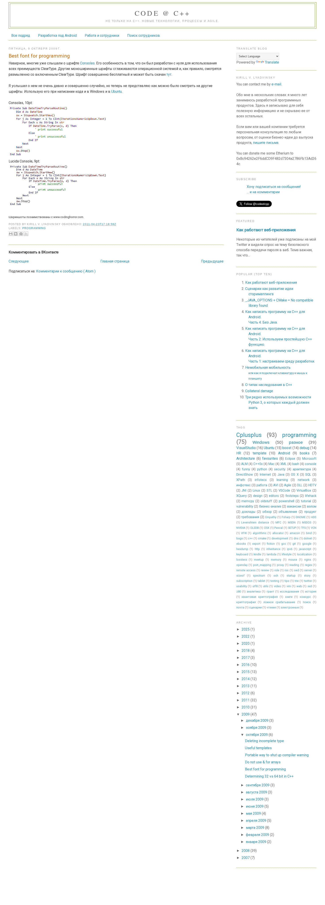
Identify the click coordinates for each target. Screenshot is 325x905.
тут (168, 74)
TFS (303, 527)
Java (280, 475)
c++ (250, 538)
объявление (288, 512)
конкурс (305, 596)
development (279, 538)
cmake (262, 538)
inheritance (273, 549)
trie (297, 581)
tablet (261, 581)
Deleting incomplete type (264, 741)
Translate (272, 62)
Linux (256, 490)
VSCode (284, 490)
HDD (313, 517)
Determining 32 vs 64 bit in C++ (269, 776)
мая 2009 (254, 813)
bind (309, 533)
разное (296, 442)
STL (269, 490)
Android (284, 453)
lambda (271, 554)
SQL (308, 475)
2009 (246, 714)
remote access (246, 570)
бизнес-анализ (270, 506)
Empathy (270, 517)
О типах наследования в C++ (268, 385)
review (265, 570)
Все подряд (20, 35)
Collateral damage (259, 391)
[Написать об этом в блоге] (15, 234)
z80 (238, 591)
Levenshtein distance (255, 522)
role (276, 570)
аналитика (254, 591)
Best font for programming (265, 769)
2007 (246, 858)
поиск (307, 602)
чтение (271, 607)
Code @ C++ (163, 13)
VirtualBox (303, 490)
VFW (244, 533)
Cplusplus (249, 435)
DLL (299, 485)
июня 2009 (255, 806)
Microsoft (309, 459)
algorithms (259, 533)
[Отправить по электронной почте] (10, 234)
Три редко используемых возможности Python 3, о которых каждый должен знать (278, 402)
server (308, 570)
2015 (246, 672)
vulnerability (244, 506)
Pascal (278, 527)
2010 (246, 707)
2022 (246, 636)
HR (238, 453)
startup (291, 575)
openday (242, 565)
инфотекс (243, 485)
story (307, 575)
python (262, 469)
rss (287, 570)
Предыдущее (212, 261)
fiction (271, 543)
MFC (278, 522)
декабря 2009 (257, 720)
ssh (275, 575)
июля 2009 (255, 799)
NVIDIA (240, 527)
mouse (292, 559)
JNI (243, 490)
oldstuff (266, 501)
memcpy (247, 501)
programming (34, 228)
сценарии (255, 607)
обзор (267, 512)
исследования (289, 591)
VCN (313, 527)
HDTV (312, 485)
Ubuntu (116, 91)
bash (295, 464)
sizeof (240, 575)
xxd (310, 586)
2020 (246, 643)
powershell (286, 501)
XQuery (241, 496)
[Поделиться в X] (26, 234)
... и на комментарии (263, 192)
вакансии (294, 506)
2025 (246, 629)
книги (288, 596)
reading (294, 565)
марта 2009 (255, 828)
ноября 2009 (256, 728)
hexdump (242, 549)
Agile (287, 485)
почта (240, 607)
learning (282, 480)
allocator (278, 533)
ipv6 (289, 549)
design (257, 496)
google (307, 543)
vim (289, 586)
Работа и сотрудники (102, 35)
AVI (275, 485)
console (310, 464)
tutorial (306, 501)
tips (287, 581)
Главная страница (114, 261)
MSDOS (306, 522)
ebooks (241, 543)
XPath (240, 480)
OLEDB (254, 527)
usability (241, 586)
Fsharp (286, 517)
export (256, 543)
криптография (246, 602)
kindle (257, 554)
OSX (266, 527)
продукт (310, 512)
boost (286, 448)
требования (250, 517)
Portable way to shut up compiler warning (277, 755)
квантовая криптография (260, 596)
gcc (283, 543)
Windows (261, 442)
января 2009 (256, 842)
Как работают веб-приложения (266, 230)
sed (296, 570)
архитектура (302, 469)
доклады (248, 512)
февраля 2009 (258, 835)
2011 (246, 700)
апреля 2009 (256, 820)
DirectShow (244, 475)
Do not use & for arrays (263, 762)
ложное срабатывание (279, 602)
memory (276, 559)
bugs (239, 538)
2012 (246, 693)
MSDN (292, 522)
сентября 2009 (258, 785)
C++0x (258, 464)
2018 (246, 650)
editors (274, 496)
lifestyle (287, 554)
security (279, 469)
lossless (241, 559)
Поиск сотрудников (143, 35)
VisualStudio (246, 448)
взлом (311, 506)
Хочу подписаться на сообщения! (274, 187)
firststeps (292, 496)
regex (308, 565)
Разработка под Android (57, 35)
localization (304, 554)
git (294, 543)
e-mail (276, 84)
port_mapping (262, 565)
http (257, 549)
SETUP (292, 527)
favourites (270, 458)
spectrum (259, 575)
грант (270, 591)
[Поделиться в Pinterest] (21, 234)
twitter (308, 581)
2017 (246, 658)
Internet (265, 475)
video (277, 586)
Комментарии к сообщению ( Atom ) (66, 271)
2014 (246, 679)
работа (261, 485)
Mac (271, 464)
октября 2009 (257, 735)
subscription (244, 581)
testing (274, 581)
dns (296, 538)
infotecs (261, 480)
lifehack (310, 496)
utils (265, 586)
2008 (246, 851)
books (305, 453)
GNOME (301, 517)
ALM (244, 464)
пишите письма (265, 143)
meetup (259, 559)
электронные (290, 607)
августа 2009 (257, 792)
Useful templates (258, 748)
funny (246, 469)
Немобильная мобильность (276, 372)
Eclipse (290, 459)
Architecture (245, 458)
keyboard (242, 554)
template (259, 453)
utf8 (255, 586)
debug (304, 448)
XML (283, 464)
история (310, 591)
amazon (295, 533)
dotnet (308, 538)
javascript (305, 549)
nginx (307, 559)
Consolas (87, 63)
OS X (294, 475)
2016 (246, 665)
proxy (280, 565)
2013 (246, 686)
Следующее (19, 261)
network (304, 480)
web (299, 586)
